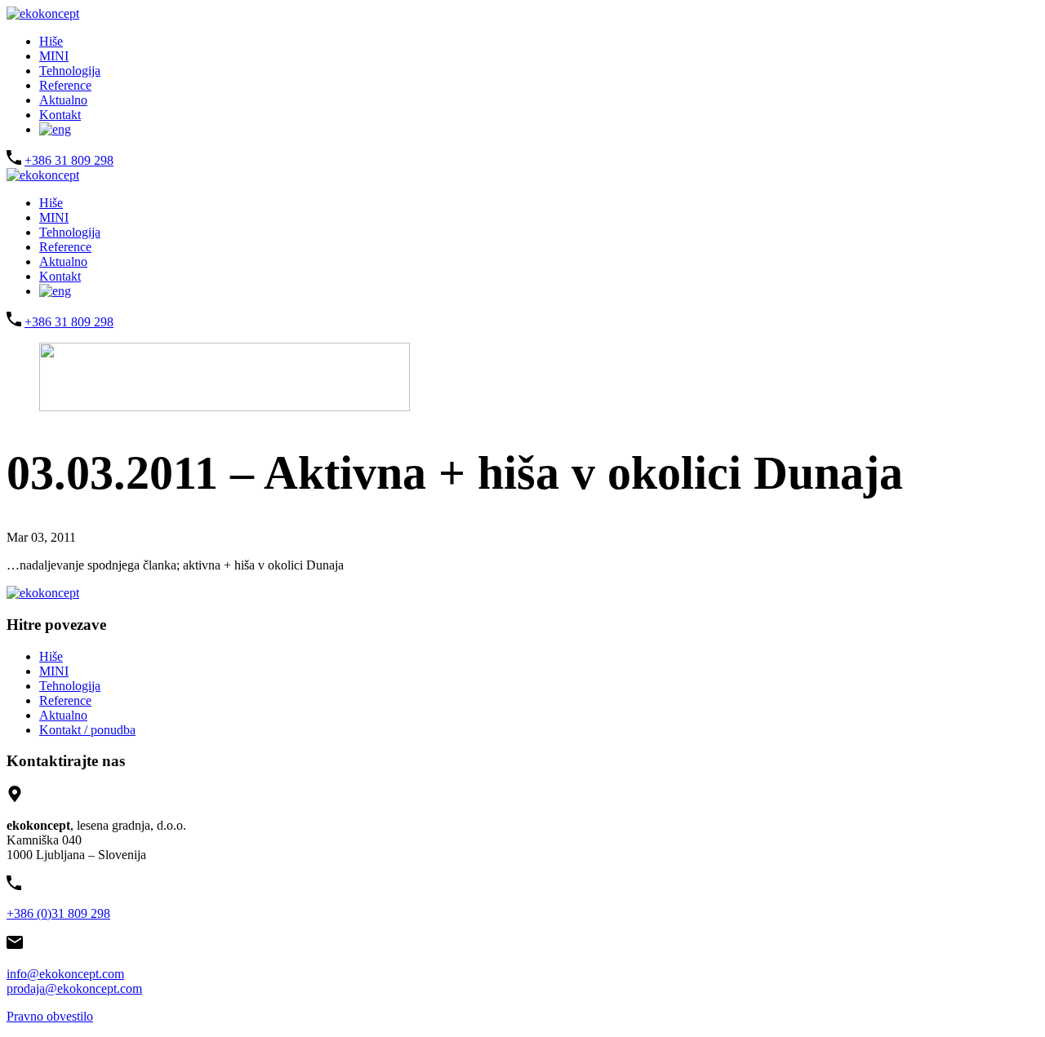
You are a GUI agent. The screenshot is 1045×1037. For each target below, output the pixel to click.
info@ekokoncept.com (65, 974)
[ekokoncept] (43, 13)
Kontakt (60, 115)
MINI (54, 56)
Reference (65, 85)
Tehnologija (69, 71)
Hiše (51, 41)
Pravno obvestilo (50, 1016)
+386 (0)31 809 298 (58, 913)
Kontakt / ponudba (87, 730)
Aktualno (63, 100)
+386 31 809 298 (68, 160)
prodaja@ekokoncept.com (74, 988)
